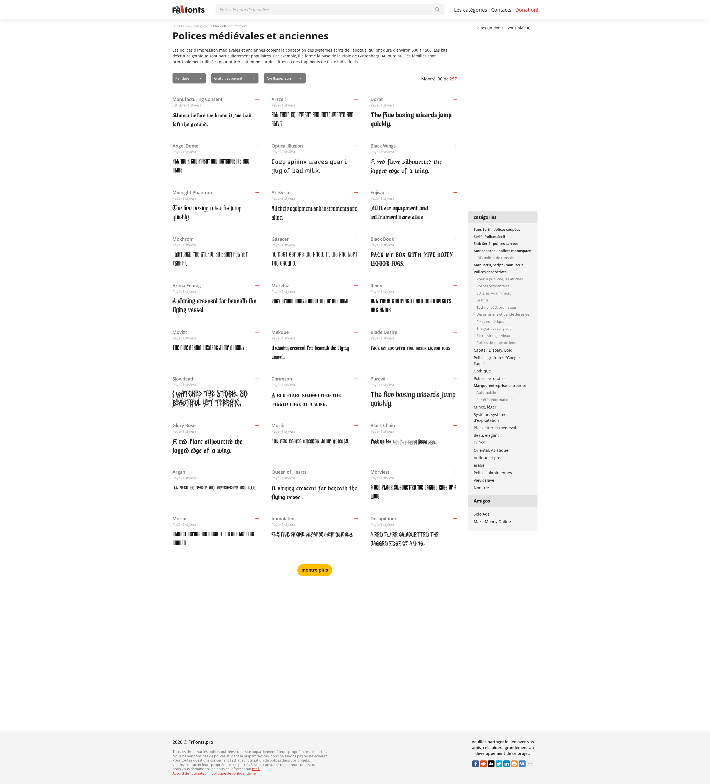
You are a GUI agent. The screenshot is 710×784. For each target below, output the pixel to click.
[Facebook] (475, 763)
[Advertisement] (315, 623)
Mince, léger (485, 407)
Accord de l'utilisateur (190, 773)
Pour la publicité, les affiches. (500, 278)
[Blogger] (514, 763)
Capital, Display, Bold (493, 350)
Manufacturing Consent (197, 99)
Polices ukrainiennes (493, 472)
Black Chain (383, 425)
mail (256, 768)
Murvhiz (280, 286)
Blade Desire (384, 332)
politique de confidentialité (233, 773)
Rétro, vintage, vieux (493, 335)
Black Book (382, 239)
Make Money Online (492, 521)
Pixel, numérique (490, 321)
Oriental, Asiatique (491, 450)
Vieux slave (484, 480)
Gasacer (280, 239)
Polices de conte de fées (496, 342)
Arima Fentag (187, 286)
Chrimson (282, 379)
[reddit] (483, 763)
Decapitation (384, 519)
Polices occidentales (492, 285)
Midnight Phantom (192, 192)
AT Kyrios (281, 192)
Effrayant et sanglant (493, 328)
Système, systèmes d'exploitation (491, 417)
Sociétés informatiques (495, 399)
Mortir (278, 425)
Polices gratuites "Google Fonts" (497, 360)
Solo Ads (482, 514)
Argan (179, 472)
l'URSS (479, 442)
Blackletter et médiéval (495, 427)
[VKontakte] (522, 763)
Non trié (481, 487)
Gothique (482, 371)
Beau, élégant (486, 435)
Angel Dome (185, 146)
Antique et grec (488, 457)
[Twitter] (499, 763)
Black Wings (383, 146)
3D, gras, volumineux (493, 293)
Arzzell (279, 99)
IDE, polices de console (495, 257)
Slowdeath (184, 379)
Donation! (526, 9)
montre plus (314, 570)
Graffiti (482, 300)
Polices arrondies (490, 378)
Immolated (283, 519)
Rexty (376, 286)
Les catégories (470, 9)
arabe (479, 465)
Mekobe (280, 332)
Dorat (377, 99)
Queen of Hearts (289, 472)
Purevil (378, 379)
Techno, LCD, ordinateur (496, 307)
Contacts (501, 9)
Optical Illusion (287, 146)
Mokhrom (183, 239)
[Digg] (491, 763)
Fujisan (378, 192)
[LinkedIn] (506, 763)
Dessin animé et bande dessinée (502, 314)
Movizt (180, 332)
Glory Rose (184, 425)
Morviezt (380, 472)
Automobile (486, 392)
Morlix (179, 519)
